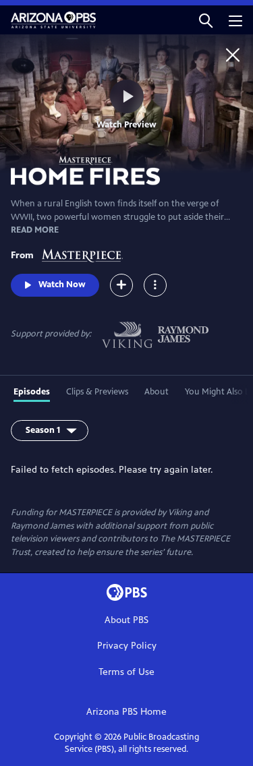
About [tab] (156, 391)
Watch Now (62, 284)
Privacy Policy (127, 645)
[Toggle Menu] (155, 285)
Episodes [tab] (31, 391)
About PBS (126, 620)
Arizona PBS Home (126, 711)
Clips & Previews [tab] (97, 391)
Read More (35, 230)
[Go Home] (233, 54)
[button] (206, 19)
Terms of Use (126, 672)
